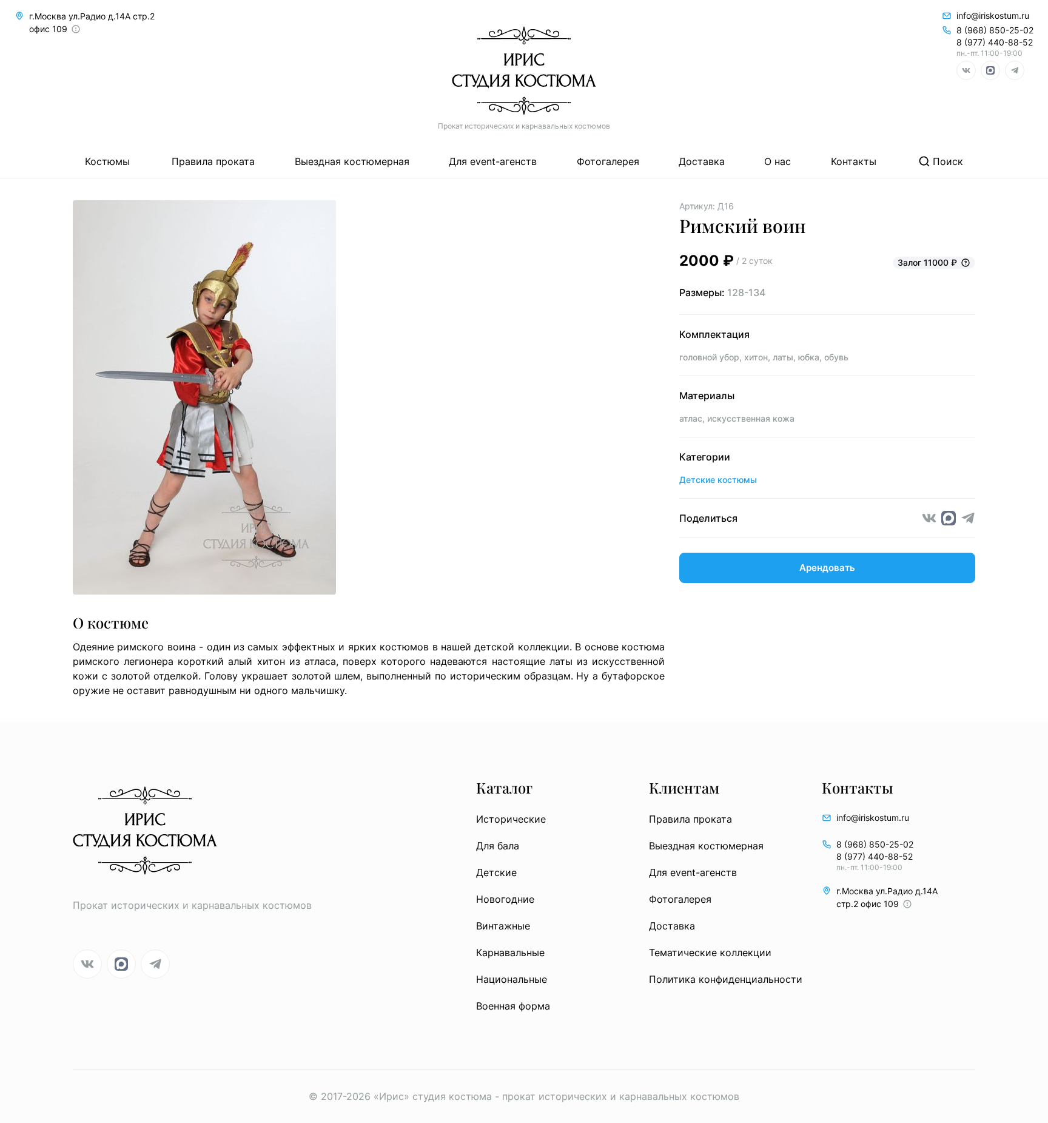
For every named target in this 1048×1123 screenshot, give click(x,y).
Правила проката (213, 161)
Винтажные (503, 926)
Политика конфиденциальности (725, 979)
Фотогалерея (608, 161)
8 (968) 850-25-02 (994, 30)
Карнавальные (510, 952)
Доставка (702, 161)
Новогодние (505, 899)
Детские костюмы (718, 479)
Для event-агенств (493, 161)
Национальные (511, 979)
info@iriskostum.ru (992, 15)
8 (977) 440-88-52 (994, 42)
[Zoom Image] (369, 399)
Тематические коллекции (710, 952)
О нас (777, 161)
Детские (496, 872)
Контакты (853, 161)
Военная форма (513, 1006)
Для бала (497, 846)
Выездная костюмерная (352, 161)
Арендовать (827, 567)
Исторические (511, 819)
